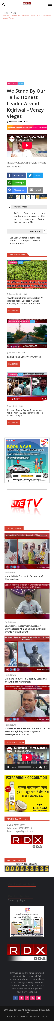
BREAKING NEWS (14, 321)
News (21, 84)
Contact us (22, 1016)
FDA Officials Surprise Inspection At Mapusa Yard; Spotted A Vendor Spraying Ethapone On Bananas (25, 301)
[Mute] (40, 767)
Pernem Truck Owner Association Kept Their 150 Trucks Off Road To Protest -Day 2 (25, 413)
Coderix (27, 1012)
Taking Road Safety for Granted (24, 356)
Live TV (44, 1016)
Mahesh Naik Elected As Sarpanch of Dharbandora (23, 578)
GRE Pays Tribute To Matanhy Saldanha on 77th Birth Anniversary (25, 680)
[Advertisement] (27, 51)
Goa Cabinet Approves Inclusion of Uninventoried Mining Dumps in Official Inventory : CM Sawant (25, 628)
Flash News (12, 84)
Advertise (34, 1016)
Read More (13, 310)
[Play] (8, 767)
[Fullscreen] (45, 767)
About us (11, 1016)
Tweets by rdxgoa (17, 900)
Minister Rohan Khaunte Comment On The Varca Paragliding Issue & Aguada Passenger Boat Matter (27, 731)
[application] (27, 757)
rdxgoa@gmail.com (23, 831)
